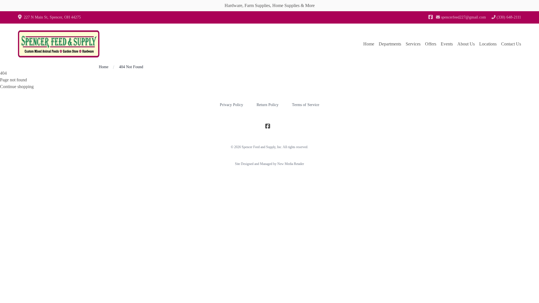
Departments (390, 44)
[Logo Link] (58, 44)
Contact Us (511, 44)
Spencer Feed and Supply (258, 147)
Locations (488, 44)
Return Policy (267, 105)
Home (368, 44)
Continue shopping (17, 86)
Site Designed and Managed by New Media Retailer (269, 164)
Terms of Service (305, 105)
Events (447, 44)
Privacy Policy (231, 105)
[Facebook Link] (430, 17)
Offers (430, 44)
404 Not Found (131, 67)
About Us (466, 44)
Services (413, 44)
